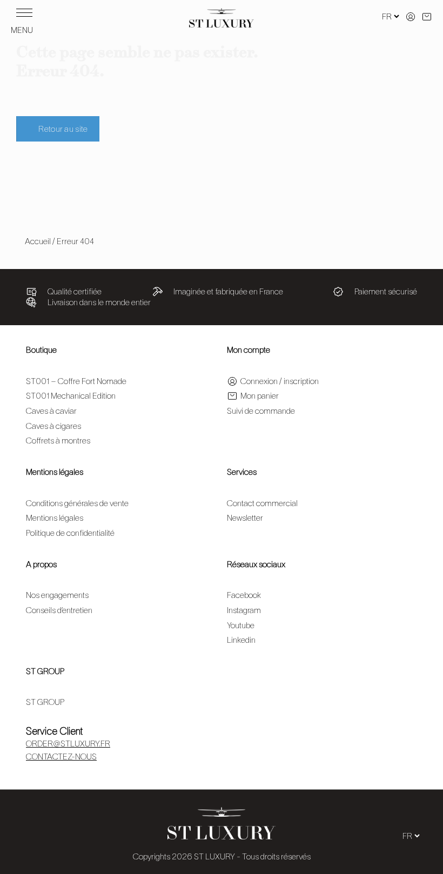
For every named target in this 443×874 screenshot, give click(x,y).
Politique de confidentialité (70, 532)
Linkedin (241, 639)
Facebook (244, 595)
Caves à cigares (53, 426)
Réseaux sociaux (256, 564)
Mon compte (248, 349)
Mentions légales (54, 471)
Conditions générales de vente (77, 503)
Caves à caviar (51, 410)
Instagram (244, 610)
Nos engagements (57, 595)
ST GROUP (45, 671)
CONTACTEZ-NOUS (61, 756)
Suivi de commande (261, 410)
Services (242, 471)
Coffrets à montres (58, 440)
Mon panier (259, 395)
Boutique (41, 349)
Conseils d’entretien (59, 610)
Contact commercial (262, 503)
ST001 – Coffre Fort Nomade (76, 381)
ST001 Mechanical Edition (71, 395)
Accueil (38, 241)
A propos (41, 564)
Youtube (240, 625)
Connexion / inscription (279, 381)
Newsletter (245, 517)
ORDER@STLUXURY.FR (68, 743)
